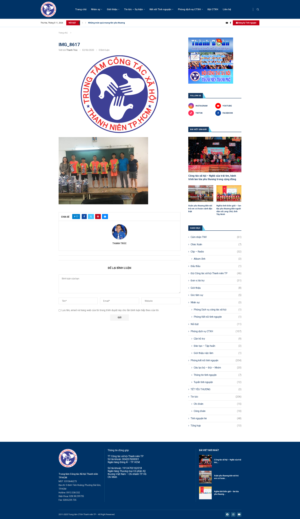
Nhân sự (95, 9)
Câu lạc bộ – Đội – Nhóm (217, 367)
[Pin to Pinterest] (98, 216)
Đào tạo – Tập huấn (217, 345)
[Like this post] (77, 216)
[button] (82, 22)
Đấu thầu (216, 266)
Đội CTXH (213, 9)
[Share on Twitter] (91, 216)
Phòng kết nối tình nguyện (216, 360)
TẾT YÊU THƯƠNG (216, 389)
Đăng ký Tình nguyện (247, 23)
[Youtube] (227, 23)
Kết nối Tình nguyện (160, 9)
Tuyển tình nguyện (217, 382)
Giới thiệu (112, 9)
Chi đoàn (217, 403)
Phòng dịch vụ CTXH (189, 9)
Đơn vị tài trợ (216, 280)
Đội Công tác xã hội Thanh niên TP (216, 273)
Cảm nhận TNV (216, 237)
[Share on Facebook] (84, 216)
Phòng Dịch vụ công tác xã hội (217, 309)
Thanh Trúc (72, 50)
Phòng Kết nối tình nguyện (217, 316)
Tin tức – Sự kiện (133, 9)
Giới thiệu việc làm (217, 353)
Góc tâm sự (216, 295)
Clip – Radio (216, 251)
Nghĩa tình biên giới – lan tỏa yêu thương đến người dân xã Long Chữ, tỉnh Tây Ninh (228, 209)
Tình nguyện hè (216, 418)
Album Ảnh (217, 258)
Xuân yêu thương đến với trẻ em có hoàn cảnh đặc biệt (200, 208)
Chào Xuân (216, 244)
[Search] (257, 9)
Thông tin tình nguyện (217, 374)
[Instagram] (233, 514)
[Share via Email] (105, 216)
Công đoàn (217, 411)
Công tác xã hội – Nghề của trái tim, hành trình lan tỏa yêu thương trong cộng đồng (212, 177)
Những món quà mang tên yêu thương (106, 23)
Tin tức (216, 396)
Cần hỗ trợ (217, 338)
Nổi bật (216, 324)
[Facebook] (230, 23)
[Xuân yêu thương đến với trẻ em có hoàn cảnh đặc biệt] (200, 193)
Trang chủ (80, 9)
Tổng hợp (216, 425)
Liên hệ (227, 9)
